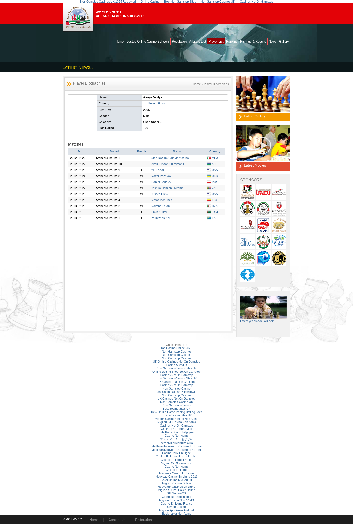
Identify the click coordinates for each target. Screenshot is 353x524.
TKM (215, 212)
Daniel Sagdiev (161, 182)
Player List (216, 41)
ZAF (214, 188)
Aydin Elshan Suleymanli (167, 164)
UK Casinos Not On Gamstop (176, 382)
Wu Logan (158, 170)
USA (215, 170)
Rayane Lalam (160, 206)
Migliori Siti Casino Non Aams (176, 422)
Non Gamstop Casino (177, 388)
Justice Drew (159, 194)
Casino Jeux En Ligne (176, 453)
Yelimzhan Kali (161, 218)
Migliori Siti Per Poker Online (176, 490)
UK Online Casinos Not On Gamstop (176, 361)
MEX (215, 158)
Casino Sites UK (176, 365)
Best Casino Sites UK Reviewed (176, 392)
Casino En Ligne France (176, 460)
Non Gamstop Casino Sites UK (177, 368)
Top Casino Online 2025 (176, 348)
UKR (215, 176)
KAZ (214, 218)
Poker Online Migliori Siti (176, 480)
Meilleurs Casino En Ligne (176, 473)
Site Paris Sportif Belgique (176, 432)
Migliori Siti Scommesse (176, 463)
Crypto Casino (176, 507)
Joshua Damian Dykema (167, 188)
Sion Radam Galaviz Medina (170, 158)
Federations (144, 520)
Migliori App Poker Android (176, 510)
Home (120, 41)
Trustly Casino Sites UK (176, 415)
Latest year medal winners (257, 321)
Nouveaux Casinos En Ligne (176, 486)
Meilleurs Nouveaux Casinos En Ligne (177, 446)
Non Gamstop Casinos (176, 351)
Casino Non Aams (176, 435)
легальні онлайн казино (176, 443)
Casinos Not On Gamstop (176, 375)
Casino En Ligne (177, 470)
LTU (214, 200)
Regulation (179, 41)
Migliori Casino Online (176, 483)
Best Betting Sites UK (176, 408)
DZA (215, 206)
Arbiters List (197, 41)
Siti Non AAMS (176, 493)
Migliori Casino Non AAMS (176, 500)
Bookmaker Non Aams (176, 513)
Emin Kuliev (159, 212)
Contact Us (117, 520)
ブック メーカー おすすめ (176, 439)
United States (156, 103)
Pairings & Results (253, 41)
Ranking (231, 41)
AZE (214, 164)
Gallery (284, 41)
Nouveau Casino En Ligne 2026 (177, 476)
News (272, 41)
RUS (215, 182)
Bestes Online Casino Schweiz (147, 41)
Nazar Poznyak (161, 176)
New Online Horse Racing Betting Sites (176, 412)
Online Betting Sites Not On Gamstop (176, 371)
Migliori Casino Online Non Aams (176, 418)
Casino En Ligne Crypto (176, 429)
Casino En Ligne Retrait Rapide (176, 456)
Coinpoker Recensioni (176, 497)
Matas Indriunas (161, 200)
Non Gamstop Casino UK (176, 402)
